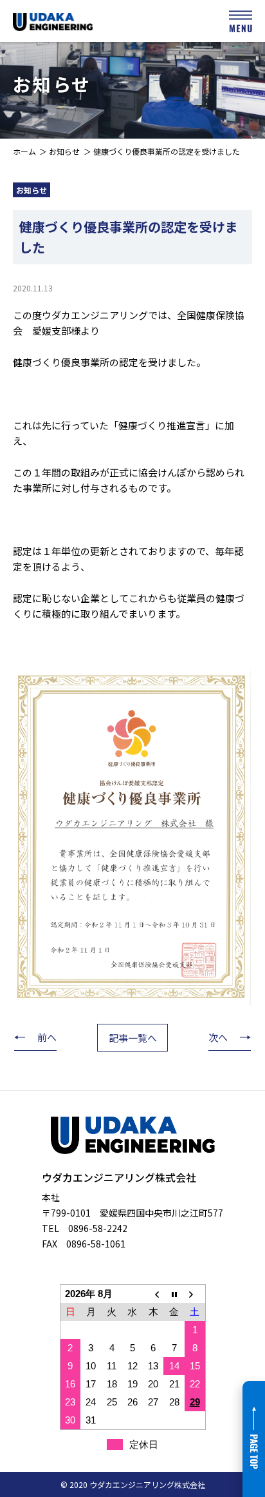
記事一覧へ (133, 1037)
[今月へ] (173, 1293)
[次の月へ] (195, 1293)
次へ (218, 1037)
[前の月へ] (153, 1293)
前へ (47, 1037)
